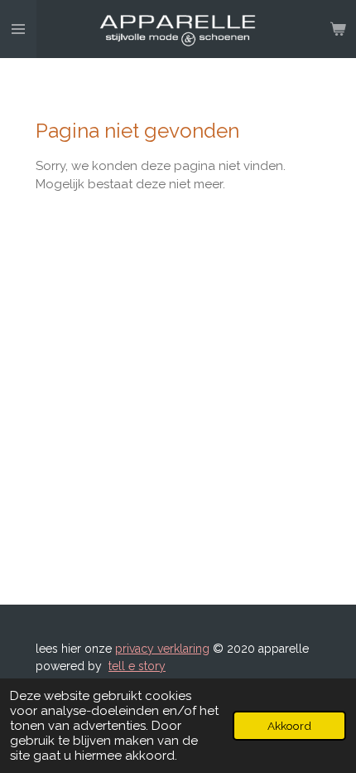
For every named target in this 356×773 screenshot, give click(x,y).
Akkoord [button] (289, 725)
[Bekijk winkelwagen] (338, 29)
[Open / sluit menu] (18, 29)
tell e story (137, 666)
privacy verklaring (162, 648)
